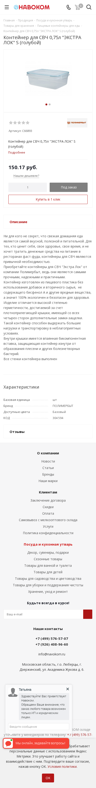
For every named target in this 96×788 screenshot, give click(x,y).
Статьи (48, 468)
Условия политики (62, 766)
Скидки (48, 507)
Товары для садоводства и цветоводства (48, 578)
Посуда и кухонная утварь (48, 544)
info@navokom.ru (51, 654)
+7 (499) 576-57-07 (51, 638)
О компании (48, 453)
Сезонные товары (48, 559)
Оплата (48, 513)
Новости (48, 461)
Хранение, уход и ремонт (48, 591)
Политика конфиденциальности (48, 533)
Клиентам (48, 492)
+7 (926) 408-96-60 (51, 644)
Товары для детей (48, 572)
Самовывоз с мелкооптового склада (48, 520)
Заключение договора (48, 500)
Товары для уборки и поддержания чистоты (48, 585)
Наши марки (48, 481)
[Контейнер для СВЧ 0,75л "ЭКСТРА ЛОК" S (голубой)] (48, 78)
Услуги (48, 526)
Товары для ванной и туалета (48, 565)
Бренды (48, 474)
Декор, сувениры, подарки (48, 552)
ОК (48, 778)
